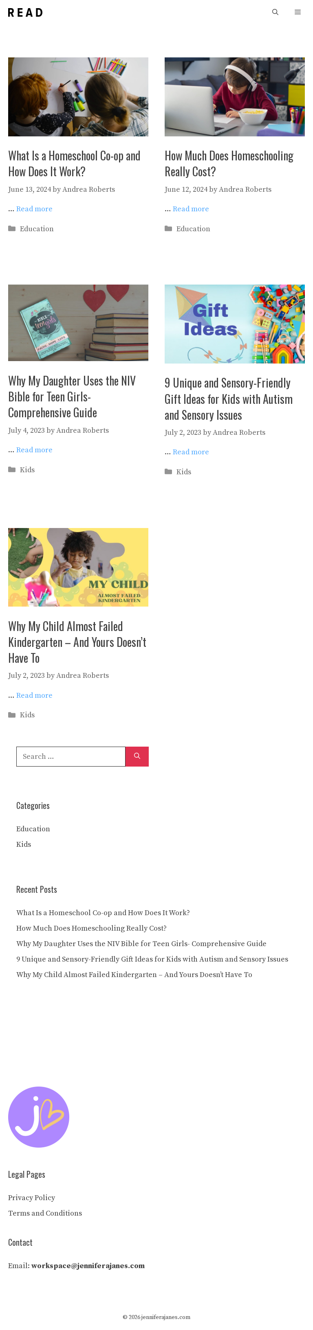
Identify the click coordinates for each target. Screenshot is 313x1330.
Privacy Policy (31, 1198)
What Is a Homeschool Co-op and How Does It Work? (74, 163)
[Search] (137, 757)
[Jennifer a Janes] (25, 12)
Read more (34, 209)
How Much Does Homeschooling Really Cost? (229, 163)
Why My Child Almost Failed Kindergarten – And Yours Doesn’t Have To (77, 642)
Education (37, 229)
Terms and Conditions (45, 1213)
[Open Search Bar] (275, 12)
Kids (27, 470)
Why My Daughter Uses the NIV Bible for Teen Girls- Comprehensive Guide (72, 396)
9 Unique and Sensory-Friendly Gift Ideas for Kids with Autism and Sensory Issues (229, 398)
